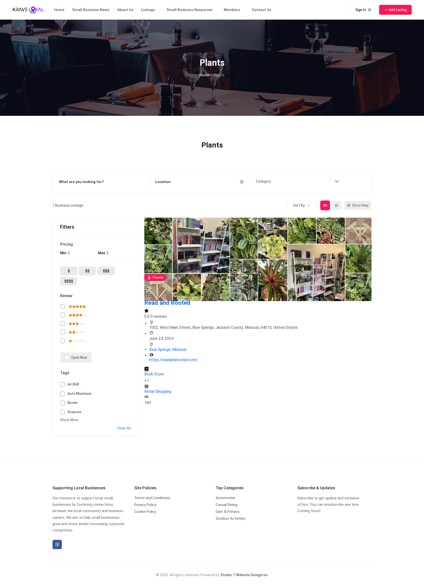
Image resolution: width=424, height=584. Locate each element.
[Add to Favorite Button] (146, 285)
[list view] (337, 205)
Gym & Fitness (227, 511)
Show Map (360, 205)
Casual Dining (226, 505)
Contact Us (261, 10)
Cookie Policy (145, 511)
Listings (148, 10)
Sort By (299, 205)
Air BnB (73, 384)
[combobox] (296, 181)
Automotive (225, 498)
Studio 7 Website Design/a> (244, 575)
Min (63, 253)
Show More (69, 420)
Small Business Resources (189, 10)
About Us (125, 10)
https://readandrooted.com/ (173, 360)
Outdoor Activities (230, 518)
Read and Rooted (167, 302)
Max (101, 253)
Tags (64, 373)
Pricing (66, 244)
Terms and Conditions (152, 498)
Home (59, 10)
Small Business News (90, 10)
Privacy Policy (145, 505)
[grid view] (325, 205)
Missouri (179, 349)
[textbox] (265, 181)
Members (232, 10)
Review (66, 295)
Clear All (124, 428)
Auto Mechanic (79, 394)
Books (72, 403)
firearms (74, 412)
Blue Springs (160, 349)
